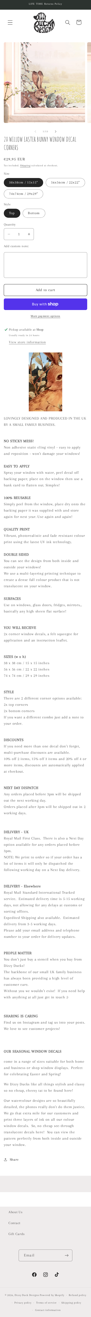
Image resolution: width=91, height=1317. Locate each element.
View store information (27, 342)
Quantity (10, 224)
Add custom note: (16, 246)
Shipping (25, 165)
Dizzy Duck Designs (27, 1295)
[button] (10, 22)
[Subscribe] (66, 1255)
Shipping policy (71, 1302)
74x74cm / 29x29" (23, 194)
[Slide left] (35, 131)
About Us (15, 1212)
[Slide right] (55, 131)
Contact (14, 1223)
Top (12, 213)
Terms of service (46, 1302)
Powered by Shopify (52, 1295)
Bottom (34, 213)
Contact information (48, 1310)
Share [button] (14, 1159)
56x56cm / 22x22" (65, 182)
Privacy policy (23, 1302)
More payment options (45, 316)
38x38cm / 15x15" (23, 182)
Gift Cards (16, 1234)
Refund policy (77, 1295)
